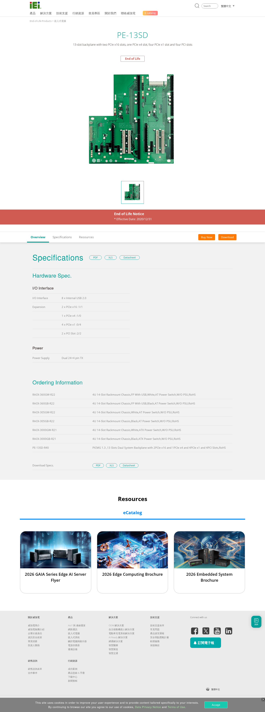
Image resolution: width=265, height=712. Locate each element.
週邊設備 (72, 649)
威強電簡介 (34, 625)
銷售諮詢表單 (35, 668)
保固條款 (155, 645)
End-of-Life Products (41, 21)
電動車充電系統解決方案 (121, 633)
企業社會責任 (35, 633)
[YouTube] (217, 628)
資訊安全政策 (35, 637)
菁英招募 (32, 641)
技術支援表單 (157, 625)
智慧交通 (113, 653)
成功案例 (72, 668)
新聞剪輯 (72, 680)
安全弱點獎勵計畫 (159, 637)
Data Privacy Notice (148, 707)
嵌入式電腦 (60, 21)
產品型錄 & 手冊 (76, 672)
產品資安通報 (157, 633)
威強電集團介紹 (36, 629)
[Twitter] (206, 628)
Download (227, 237)
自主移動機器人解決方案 (121, 629)
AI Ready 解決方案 (118, 637)
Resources (86, 237)
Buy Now (206, 237)
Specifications (62, 237)
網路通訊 (72, 629)
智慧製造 (113, 649)
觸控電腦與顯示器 (77, 641)
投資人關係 (34, 645)
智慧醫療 (113, 645)
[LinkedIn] (228, 628)
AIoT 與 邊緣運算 (76, 625)
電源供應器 (74, 645)
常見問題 (155, 629)
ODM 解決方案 (116, 625)
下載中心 (72, 676)
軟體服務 (155, 641)
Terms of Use (176, 707)
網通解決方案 (116, 641)
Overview (38, 237)
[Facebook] (194, 628)
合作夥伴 (32, 672)
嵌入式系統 (74, 637)
